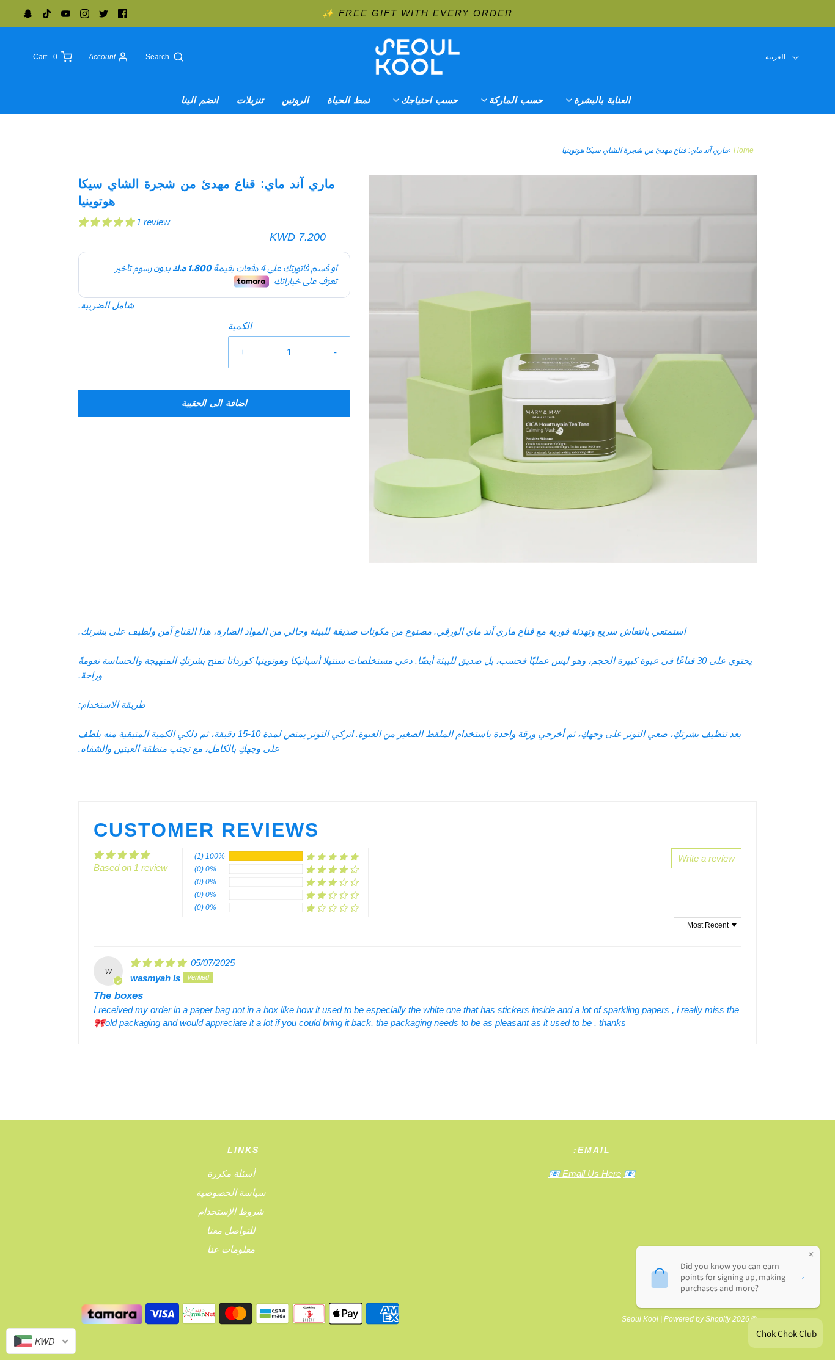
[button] (107, 222)
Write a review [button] (706, 858)
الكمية (240, 326)
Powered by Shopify (697, 1319)
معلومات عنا (231, 1249)
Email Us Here (590, 1173)
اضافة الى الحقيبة (214, 403)
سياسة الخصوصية (231, 1192)
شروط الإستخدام (231, 1211)
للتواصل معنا (231, 1230)
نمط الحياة (348, 100)
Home (744, 150)
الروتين (295, 100)
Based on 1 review (130, 867)
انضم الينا (199, 100)
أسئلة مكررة (231, 1173)
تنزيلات (250, 100)
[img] (159, 963)
